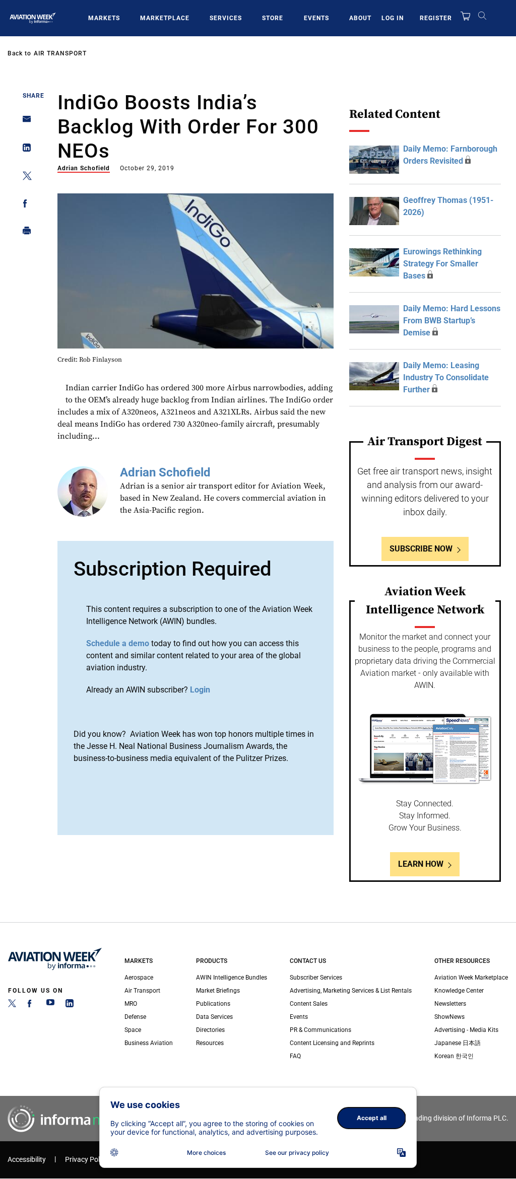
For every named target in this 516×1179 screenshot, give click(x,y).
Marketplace (164, 18)
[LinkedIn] (70, 1005)
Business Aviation (148, 1043)
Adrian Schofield (83, 168)
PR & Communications (320, 1029)
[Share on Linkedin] (24, 150)
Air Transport (60, 53)
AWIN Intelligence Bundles (231, 977)
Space (132, 1029)
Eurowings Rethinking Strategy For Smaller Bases (442, 264)
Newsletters (450, 1003)
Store (272, 18)
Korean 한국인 (454, 1056)
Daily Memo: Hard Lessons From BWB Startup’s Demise (451, 320)
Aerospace (138, 977)
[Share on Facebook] (24, 205)
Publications (213, 1003)
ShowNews (449, 1016)
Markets (104, 18)
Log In (392, 18)
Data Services (214, 1016)
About (360, 18)
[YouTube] (50, 1005)
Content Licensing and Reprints (332, 1043)
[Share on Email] (24, 122)
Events (316, 18)
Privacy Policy (86, 1159)
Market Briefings (218, 990)
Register (436, 18)
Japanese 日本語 (457, 1043)
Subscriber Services (316, 977)
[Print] (24, 233)
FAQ (295, 1056)
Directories (210, 1029)
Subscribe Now (421, 548)
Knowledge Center (459, 990)
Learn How (420, 864)
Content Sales (309, 1003)
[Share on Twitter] (24, 177)
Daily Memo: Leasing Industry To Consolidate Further (446, 377)
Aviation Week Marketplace (471, 977)
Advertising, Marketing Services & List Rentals (351, 990)
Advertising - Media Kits (466, 1029)
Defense (135, 1016)
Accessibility (27, 1159)
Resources (210, 1043)
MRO (130, 1003)
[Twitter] (12, 1005)
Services (226, 18)
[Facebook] (31, 1005)
